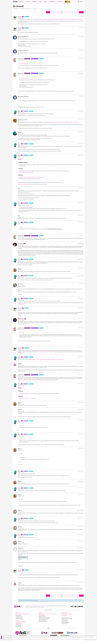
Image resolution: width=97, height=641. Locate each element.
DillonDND (21, 319)
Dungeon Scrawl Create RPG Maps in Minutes (67, 613)
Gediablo (20, 243)
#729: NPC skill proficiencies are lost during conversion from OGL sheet (32, 177)
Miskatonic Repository (65, 622)
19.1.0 (19, 388)
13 (77, 12)
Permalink (19, 18)
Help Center (47, 605)
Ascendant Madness (23, 36)
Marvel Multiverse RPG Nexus (44, 618)
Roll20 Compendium (19, 618)
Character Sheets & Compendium (25, 8)
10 (70, 12)
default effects (22, 68)
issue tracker (20, 239)
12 (75, 12)
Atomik (20, 510)
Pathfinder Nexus (42, 615)
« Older (48, 12)
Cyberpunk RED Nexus (43, 621)
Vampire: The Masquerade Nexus (44, 617)
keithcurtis (21, 59)
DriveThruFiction (19, 624)
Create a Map (64, 615)
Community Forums (16, 8)
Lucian (20, 16)
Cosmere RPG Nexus (42, 620)
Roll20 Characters (19, 616)
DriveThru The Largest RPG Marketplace (21, 621)
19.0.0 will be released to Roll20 (23, 184)
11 (72, 12)
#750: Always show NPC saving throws (26, 172)
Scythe (20, 364)
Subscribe (68, 1)
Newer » (81, 12)
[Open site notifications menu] (78, 1)
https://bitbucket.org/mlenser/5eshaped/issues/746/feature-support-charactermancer (64, 122)
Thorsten (20, 119)
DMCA (41, 605)
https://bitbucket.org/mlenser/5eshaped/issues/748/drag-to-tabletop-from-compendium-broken (47, 359)
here (12, 637)
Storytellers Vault (65, 623)
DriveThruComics (19, 623)
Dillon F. (20, 332)
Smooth (20, 409)
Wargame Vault (18, 626)
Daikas (20, 132)
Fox (19, 188)
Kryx (19, 111)
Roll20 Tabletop (18, 615)
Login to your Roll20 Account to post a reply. (30, 600)
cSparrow (20, 548)
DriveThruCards (18, 625)
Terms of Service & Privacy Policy (34, 605)
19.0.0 (19, 159)
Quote (23, 18)
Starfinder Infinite (65, 621)
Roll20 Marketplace (19, 617)
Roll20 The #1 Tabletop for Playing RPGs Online (23, 613)
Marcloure (20, 284)
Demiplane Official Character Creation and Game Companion (47, 613)
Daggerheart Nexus (42, 616)
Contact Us (43, 605)
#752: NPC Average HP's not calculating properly (28, 398)
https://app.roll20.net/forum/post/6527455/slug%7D (45, 351)
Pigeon (20, 269)
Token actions (20, 537)
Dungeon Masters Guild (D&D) (67, 618)
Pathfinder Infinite (65, 620)
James (20, 439)
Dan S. (20, 573)
